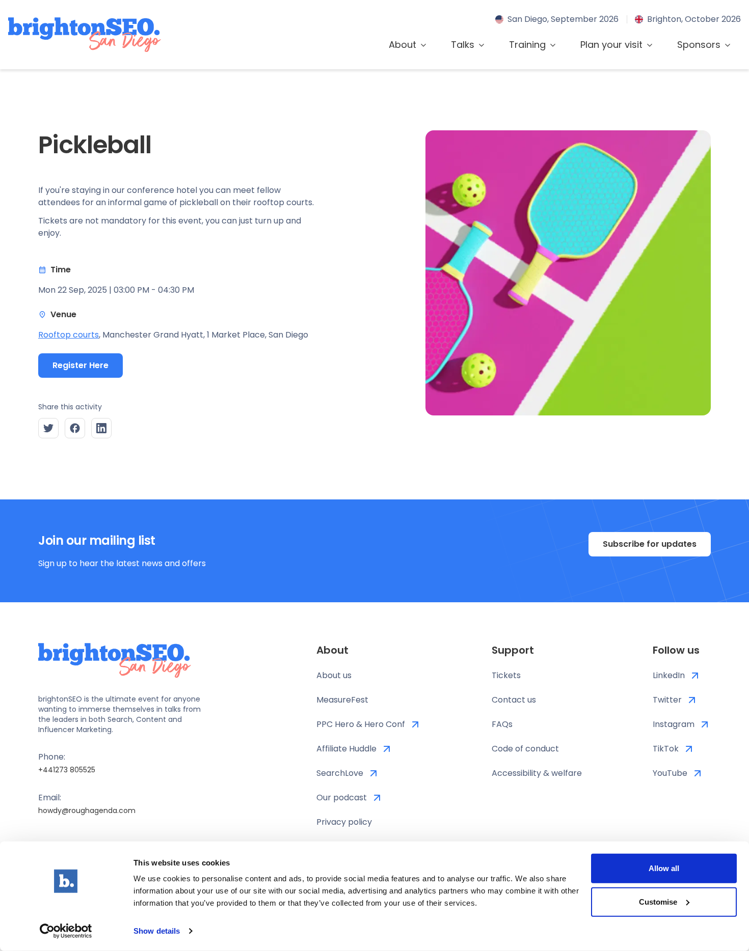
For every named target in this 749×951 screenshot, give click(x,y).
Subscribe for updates (650, 544)
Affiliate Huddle (346, 748)
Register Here (80, 365)
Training (527, 44)
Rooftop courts (68, 335)
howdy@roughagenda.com (87, 810)
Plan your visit (611, 44)
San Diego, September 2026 (563, 19)
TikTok (666, 748)
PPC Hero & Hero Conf (360, 724)
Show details (156, 931)
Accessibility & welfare (537, 773)
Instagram (673, 724)
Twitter (667, 700)
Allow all (664, 868)
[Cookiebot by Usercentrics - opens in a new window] (66, 931)
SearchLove (339, 773)
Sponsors (698, 44)
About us (334, 675)
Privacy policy (344, 822)
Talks (462, 44)
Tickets (506, 675)
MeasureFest (342, 700)
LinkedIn (669, 675)
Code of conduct (525, 748)
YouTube (670, 773)
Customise (658, 901)
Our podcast (341, 797)
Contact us (514, 700)
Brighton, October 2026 (694, 19)
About (402, 44)
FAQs (502, 724)
